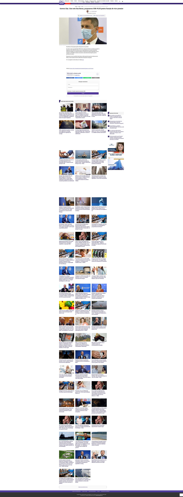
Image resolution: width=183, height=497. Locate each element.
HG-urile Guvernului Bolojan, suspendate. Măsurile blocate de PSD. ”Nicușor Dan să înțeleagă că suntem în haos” (66, 427)
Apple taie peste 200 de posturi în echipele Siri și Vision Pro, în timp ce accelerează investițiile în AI (99, 208)
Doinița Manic (94, 11)
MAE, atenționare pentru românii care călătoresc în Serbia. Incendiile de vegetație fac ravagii (66, 131)
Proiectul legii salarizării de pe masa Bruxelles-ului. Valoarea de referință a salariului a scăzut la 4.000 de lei (82, 131)
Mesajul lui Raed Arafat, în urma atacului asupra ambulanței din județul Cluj (99, 328)
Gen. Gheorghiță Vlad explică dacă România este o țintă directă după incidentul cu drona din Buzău (82, 480)
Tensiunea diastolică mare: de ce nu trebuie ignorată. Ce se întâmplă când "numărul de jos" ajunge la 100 (66, 161)
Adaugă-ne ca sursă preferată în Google (86, 15)
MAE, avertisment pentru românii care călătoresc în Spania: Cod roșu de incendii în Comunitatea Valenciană (82, 344)
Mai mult (97, 1)
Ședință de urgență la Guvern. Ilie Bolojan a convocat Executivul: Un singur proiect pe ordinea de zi (82, 312)
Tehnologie (88, 1)
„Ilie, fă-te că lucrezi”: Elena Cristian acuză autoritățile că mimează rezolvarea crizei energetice (81, 409)
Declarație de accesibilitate (105, 491)
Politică (71, 0)
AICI (83, 59)
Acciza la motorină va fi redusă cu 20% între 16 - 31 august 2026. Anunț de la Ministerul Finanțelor (99, 260)
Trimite (83, 93)
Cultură (116, 0)
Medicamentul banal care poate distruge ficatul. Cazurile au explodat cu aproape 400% (66, 242)
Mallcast (92, 1)
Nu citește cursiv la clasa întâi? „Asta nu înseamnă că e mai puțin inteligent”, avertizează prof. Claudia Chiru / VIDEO (82, 260)
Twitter (79, 77)
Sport (84, 1)
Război (75, 0)
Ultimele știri (67, 0)
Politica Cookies (84, 491)
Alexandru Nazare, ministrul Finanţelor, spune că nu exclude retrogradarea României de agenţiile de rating (82, 461)
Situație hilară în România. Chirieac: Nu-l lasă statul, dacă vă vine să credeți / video (99, 376)
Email (96, 77)
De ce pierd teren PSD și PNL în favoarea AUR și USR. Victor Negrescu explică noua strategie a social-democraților (117, 132)
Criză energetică (81, 0)
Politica (79, 6)
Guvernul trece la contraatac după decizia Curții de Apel (98, 426)
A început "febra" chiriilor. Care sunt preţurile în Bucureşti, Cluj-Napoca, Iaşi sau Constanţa (99, 277)
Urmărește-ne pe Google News (100, 15)
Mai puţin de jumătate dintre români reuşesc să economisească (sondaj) (98, 344)
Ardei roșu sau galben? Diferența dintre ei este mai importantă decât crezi (66, 312)
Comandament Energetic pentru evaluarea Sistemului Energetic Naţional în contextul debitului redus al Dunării (99, 443)
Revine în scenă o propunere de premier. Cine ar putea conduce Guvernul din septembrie (66, 361)
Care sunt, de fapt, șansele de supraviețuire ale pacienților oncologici (65, 376)
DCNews (61, 2)
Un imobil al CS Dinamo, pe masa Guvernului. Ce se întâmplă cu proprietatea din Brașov (99, 225)
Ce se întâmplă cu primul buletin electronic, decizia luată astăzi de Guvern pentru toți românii (99, 361)
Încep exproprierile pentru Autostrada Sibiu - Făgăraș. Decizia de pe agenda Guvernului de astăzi (99, 243)
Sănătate (112, 0)
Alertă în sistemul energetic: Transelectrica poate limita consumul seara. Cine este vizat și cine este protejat (82, 376)
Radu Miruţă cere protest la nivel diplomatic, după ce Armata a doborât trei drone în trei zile (99, 461)
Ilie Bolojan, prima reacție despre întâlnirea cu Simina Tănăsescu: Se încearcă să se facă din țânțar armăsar (82, 208)
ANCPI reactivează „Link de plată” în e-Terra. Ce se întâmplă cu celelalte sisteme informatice (99, 131)
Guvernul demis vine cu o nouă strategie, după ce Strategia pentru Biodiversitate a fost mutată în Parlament (99, 161)
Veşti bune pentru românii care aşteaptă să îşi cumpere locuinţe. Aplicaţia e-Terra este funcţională (99, 177)
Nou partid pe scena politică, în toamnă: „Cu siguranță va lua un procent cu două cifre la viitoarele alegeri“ (116, 117)
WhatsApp (87, 77)
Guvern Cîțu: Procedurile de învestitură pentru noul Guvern (81, 68)
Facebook (71, 77)
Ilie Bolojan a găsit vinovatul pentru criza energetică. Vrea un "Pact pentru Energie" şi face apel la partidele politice (66, 226)
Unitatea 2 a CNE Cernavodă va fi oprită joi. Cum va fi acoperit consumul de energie (82, 277)
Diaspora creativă (93, 0)
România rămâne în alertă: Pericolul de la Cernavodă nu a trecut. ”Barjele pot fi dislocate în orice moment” (99, 312)
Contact (98, 491)
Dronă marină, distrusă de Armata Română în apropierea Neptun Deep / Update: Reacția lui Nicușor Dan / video (82, 161)
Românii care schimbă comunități (103, 0)
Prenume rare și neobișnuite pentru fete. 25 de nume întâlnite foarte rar (82, 392)
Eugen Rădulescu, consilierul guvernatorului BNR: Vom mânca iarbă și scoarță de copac (85, 3)
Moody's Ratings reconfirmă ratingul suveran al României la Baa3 (82, 361)
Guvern (82, 6)
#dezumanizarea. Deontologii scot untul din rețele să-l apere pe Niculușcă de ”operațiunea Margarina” (117, 122)
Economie (86, 0)
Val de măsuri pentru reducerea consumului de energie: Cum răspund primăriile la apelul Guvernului (66, 409)
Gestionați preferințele (92, 491)
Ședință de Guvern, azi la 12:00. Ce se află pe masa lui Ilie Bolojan (66, 391)
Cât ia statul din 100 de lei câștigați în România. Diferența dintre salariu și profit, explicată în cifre (99, 114)
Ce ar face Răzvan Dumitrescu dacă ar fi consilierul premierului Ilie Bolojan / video (82, 426)
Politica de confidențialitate (76, 491)
